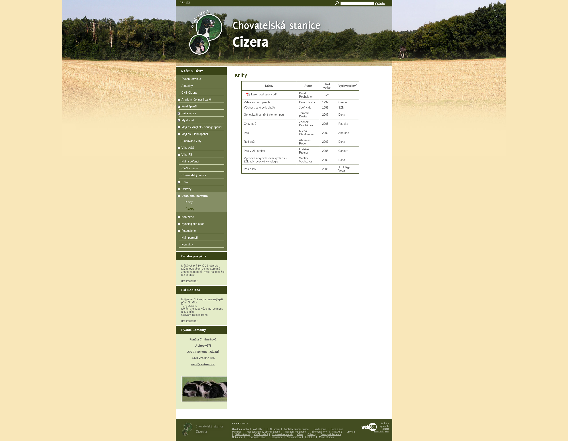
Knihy (189, 202)
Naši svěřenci (190, 161)
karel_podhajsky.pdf (264, 94)
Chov (184, 182)
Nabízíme (187, 217)
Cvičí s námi (189, 168)
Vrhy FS (186, 154)
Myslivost (187, 120)
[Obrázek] (203, 389)
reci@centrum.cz (203, 364)
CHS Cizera (189, 92)
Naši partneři (189, 237)
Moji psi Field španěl (194, 134)
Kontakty (187, 244)
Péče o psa (188, 113)
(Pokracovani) (189, 320)
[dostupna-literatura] (284, 25)
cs (181, 2)
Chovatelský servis (193, 175)
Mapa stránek (326, 437)
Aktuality (187, 85)
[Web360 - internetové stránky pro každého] (369, 427)
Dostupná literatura (194, 196)
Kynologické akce (192, 223)
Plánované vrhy (191, 140)
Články (189, 209)
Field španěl (189, 106)
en (188, 2)
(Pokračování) (189, 281)
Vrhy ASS (187, 147)
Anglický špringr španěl (196, 99)
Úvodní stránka (191, 79)
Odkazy (186, 189)
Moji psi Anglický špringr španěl (201, 127)
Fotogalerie (188, 230)
